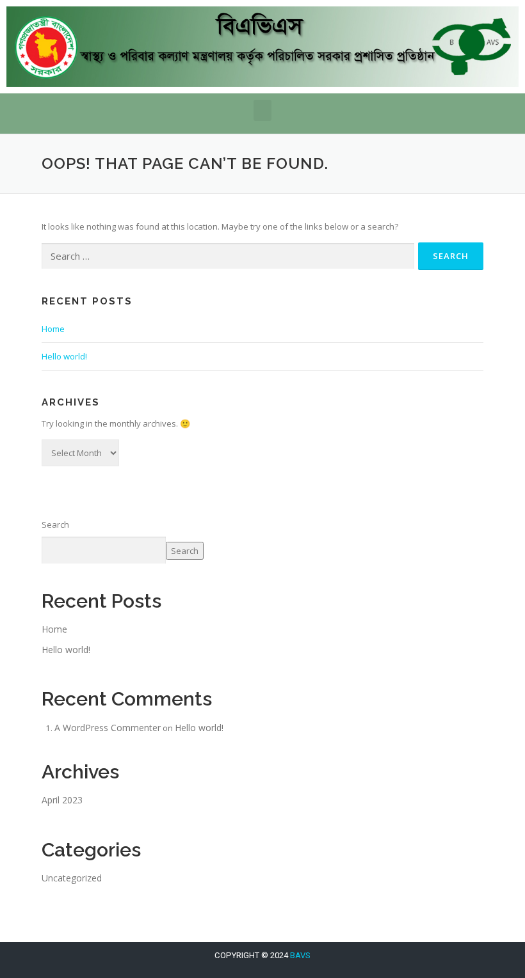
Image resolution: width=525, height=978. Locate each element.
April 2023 (62, 800)
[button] (262, 110)
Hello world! (64, 356)
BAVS (300, 955)
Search (55, 524)
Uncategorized (72, 878)
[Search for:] (228, 256)
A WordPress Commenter (107, 728)
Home (53, 329)
